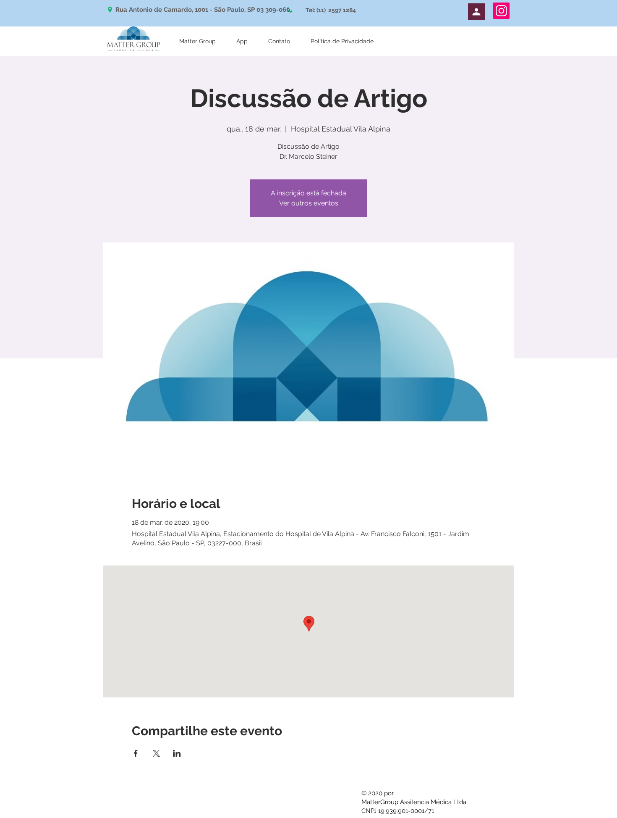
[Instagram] (501, 11)
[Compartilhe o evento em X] (156, 753)
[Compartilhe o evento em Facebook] (136, 753)
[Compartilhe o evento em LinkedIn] (177, 753)
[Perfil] (476, 11)
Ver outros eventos (308, 203)
